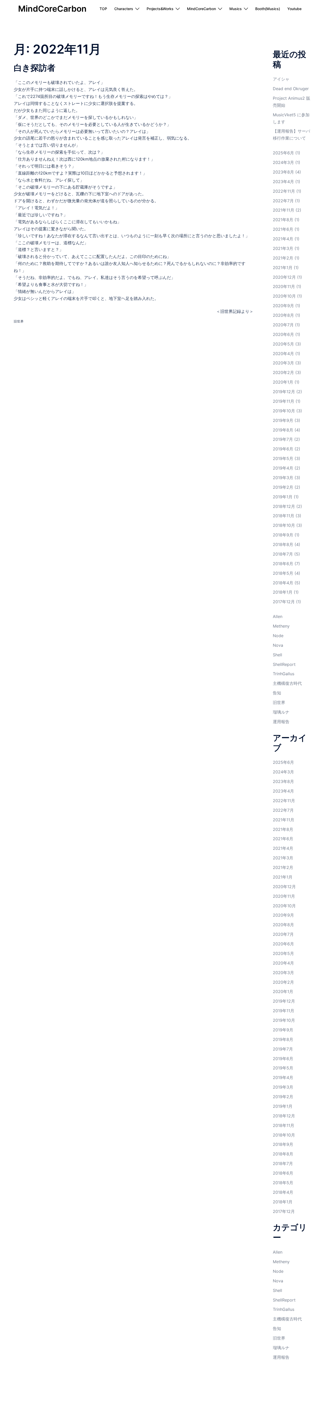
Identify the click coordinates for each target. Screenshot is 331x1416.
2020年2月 (283, 372)
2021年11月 (283, 210)
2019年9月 (283, 420)
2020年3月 (283, 362)
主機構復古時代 (287, 683)
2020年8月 (283, 315)
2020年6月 (283, 334)
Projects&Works (160, 8)
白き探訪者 (34, 68)
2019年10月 (284, 410)
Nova (278, 645)
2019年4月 (283, 468)
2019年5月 (283, 458)
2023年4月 (283, 181)
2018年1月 (282, 592)
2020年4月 (283, 353)
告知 (277, 692)
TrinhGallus (283, 673)
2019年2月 (283, 487)
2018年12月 (284, 506)
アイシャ (281, 79)
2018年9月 (283, 534)
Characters (123, 8)
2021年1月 (282, 267)
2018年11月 (283, 515)
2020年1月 (283, 382)
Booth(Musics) (267, 8)
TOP (103, 8)
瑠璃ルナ (281, 712)
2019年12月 (284, 391)
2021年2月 (283, 258)
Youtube (294, 8)
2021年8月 (283, 219)
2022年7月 (283, 200)
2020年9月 (283, 305)
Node (278, 635)
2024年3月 (283, 162)
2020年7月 (283, 324)
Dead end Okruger (291, 88)
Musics (235, 8)
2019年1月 (282, 496)
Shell (277, 654)
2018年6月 (283, 563)
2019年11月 (283, 401)
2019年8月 (283, 430)
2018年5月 (283, 573)
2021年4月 (283, 238)
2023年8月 (283, 172)
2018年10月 (284, 525)
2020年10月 (284, 296)
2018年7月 (283, 554)
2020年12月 (284, 277)
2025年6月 (283, 152)
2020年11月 (284, 286)
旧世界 (19, 321)
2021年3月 (283, 248)
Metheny (281, 626)
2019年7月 (283, 439)
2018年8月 (283, 544)
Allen (277, 616)
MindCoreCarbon (52, 9)
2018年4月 (283, 582)
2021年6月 (283, 229)
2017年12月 (284, 601)
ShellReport (284, 664)
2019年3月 (283, 477)
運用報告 (281, 721)
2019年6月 (283, 448)
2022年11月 (284, 191)
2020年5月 (283, 344)
